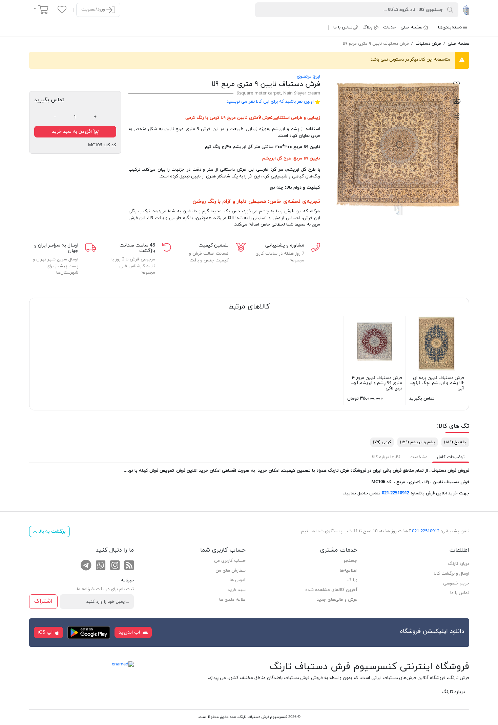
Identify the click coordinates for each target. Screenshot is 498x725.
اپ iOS (46, 632)
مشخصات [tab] (419, 457)
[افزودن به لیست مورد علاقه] (456, 84)
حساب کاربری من (230, 561)
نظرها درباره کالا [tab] (386, 457)
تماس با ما (342, 27)
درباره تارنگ (458, 564)
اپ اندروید (130, 632)
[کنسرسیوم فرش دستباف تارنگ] (466, 9)
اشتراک (43, 601)
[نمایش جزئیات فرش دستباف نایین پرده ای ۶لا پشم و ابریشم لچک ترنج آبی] (436, 343)
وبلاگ (367, 27)
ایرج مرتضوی (308, 76)
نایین (315, 158)
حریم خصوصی (456, 583)
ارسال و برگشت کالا (451, 574)
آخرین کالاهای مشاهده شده (331, 590)
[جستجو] (450, 9)
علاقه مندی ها (232, 600)
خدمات (389, 27)
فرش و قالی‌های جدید (337, 600)
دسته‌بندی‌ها (450, 27)
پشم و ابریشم (417, 442)
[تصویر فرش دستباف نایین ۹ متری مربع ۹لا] (398, 144)
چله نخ (455, 442)
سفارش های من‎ (230, 571)
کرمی (190, 118)
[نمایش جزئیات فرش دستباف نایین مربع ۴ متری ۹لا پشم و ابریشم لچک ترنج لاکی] (374, 343)
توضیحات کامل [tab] (450, 457)
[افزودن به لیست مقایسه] (456, 100)
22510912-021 (395, 493)
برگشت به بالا (51, 531)
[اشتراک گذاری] (456, 116)
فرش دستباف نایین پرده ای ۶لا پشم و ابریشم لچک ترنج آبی (438, 383)
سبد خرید (237, 590)
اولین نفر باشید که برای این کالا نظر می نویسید (270, 102)
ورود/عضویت (93, 9)
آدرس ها (238, 580)
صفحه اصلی (411, 27)
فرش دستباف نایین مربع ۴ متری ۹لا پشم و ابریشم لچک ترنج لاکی (375, 383)
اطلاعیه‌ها (348, 571)
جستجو (350, 561)
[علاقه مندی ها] (62, 9)
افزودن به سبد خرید (72, 131)
